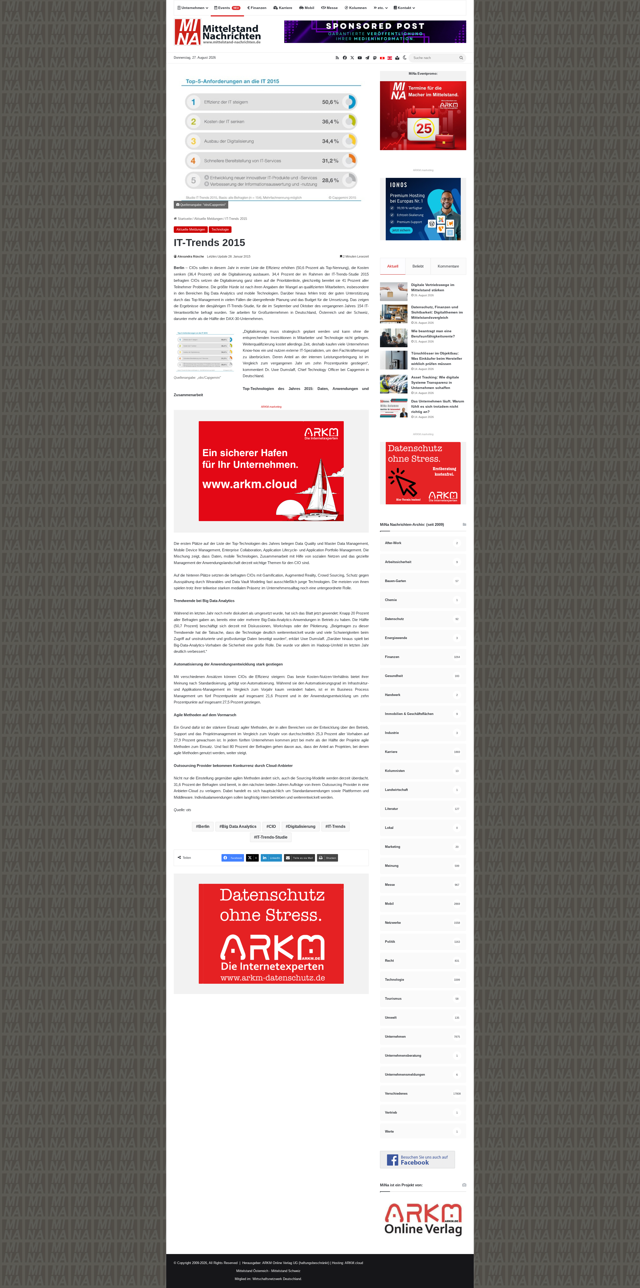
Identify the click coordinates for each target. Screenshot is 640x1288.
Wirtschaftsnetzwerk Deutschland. (277, 1279)
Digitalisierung (302, 826)
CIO (272, 826)
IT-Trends (337, 826)
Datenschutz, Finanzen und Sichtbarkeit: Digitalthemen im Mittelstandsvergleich (437, 312)
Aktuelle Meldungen (208, 219)
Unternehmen (192, 8)
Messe (332, 8)
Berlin (204, 826)
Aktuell (392, 266)
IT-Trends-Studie (272, 837)
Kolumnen (357, 8)
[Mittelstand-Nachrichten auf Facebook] (417, 1167)
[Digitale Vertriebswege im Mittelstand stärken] (394, 291)
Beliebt (418, 266)
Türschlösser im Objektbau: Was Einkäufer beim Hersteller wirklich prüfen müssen (436, 358)
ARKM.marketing (271, 406)
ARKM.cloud (353, 1263)
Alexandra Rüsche (191, 256)
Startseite (184, 219)
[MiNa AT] (390, 58)
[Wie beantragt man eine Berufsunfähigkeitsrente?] (394, 337)
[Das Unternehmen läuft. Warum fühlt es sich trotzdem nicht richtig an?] (394, 408)
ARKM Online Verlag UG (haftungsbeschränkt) (295, 1263)
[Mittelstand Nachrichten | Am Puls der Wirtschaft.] (217, 34)
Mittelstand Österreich (252, 1271)
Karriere (285, 8)
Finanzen (258, 8)
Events (228, 8)
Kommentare (448, 266)
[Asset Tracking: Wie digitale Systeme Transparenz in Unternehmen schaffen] (394, 384)
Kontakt (404, 8)
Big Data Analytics (239, 826)
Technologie (220, 229)
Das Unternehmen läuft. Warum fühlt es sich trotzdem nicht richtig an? (437, 406)
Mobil (309, 8)
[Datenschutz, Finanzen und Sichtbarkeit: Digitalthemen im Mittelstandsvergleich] (394, 314)
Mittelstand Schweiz (285, 1271)
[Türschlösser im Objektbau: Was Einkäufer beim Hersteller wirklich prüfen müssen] (394, 360)
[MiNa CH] (382, 58)
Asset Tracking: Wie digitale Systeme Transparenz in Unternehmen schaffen (435, 382)
